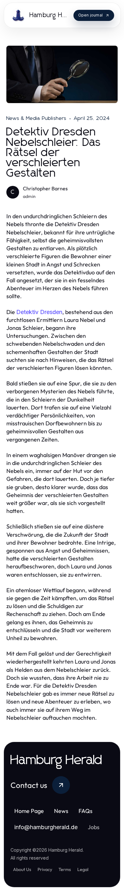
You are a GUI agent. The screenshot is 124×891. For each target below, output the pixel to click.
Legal (82, 869)
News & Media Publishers (36, 118)
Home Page (29, 811)
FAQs (86, 811)
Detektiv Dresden (39, 312)
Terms (65, 869)
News (61, 811)
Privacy (45, 869)
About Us (22, 869)
